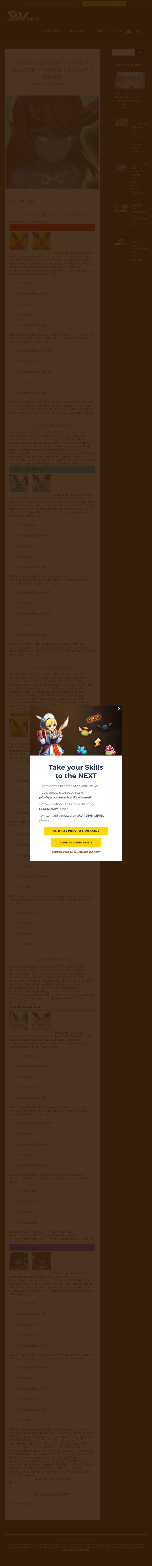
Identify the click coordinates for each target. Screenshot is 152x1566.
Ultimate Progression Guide (76, 830)
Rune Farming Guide (76, 842)
